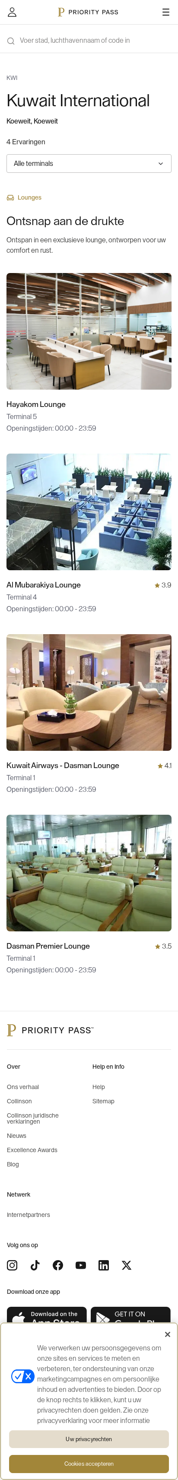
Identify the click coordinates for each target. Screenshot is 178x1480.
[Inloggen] (12, 12)
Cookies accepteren (89, 1464)
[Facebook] (58, 1265)
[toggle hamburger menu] (166, 12)
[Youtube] (81, 1265)
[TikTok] (35, 1265)
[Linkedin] (104, 1265)
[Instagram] (12, 1265)
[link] (47, 1320)
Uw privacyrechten (89, 1439)
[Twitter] (126, 1265)
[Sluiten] (167, 1334)
